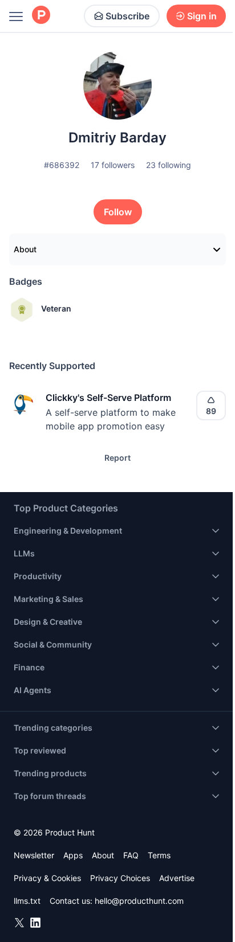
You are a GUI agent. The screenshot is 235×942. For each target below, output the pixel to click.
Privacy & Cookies (47, 878)
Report (117, 457)
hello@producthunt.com (139, 901)
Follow (118, 212)
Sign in (202, 16)
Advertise (177, 878)
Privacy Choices (120, 878)
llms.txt (27, 901)
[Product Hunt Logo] (41, 16)
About (25, 249)
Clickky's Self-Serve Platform (108, 397)
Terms (159, 855)
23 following (168, 165)
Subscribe (127, 16)
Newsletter (34, 855)
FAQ (131, 855)
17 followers (113, 165)
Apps (73, 855)
